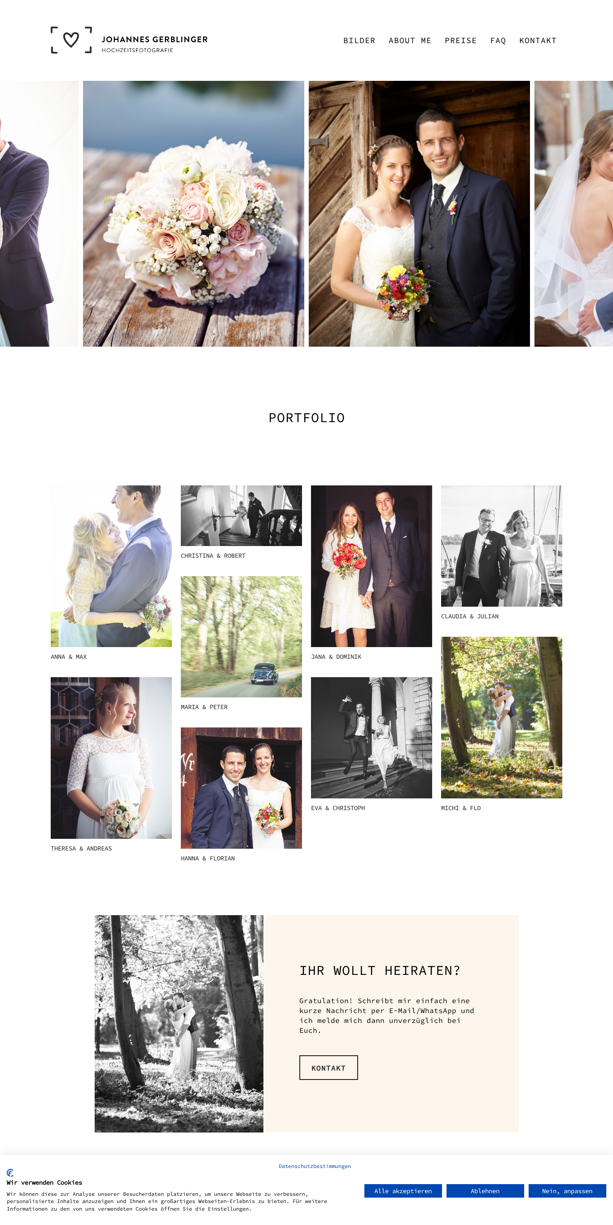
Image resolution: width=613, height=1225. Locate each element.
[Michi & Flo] (501, 717)
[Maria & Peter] (241, 636)
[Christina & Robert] (241, 515)
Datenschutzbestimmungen (315, 1166)
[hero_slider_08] (193, 214)
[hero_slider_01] (419, 214)
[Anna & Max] (111, 566)
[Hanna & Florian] (241, 788)
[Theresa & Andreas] (111, 758)
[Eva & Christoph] (371, 737)
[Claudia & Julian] (501, 546)
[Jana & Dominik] (371, 566)
